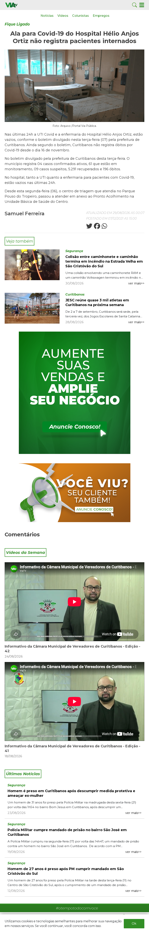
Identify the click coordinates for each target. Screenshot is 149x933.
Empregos (101, 16)
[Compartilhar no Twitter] (89, 227)
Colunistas (80, 16)
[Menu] (141, 5)
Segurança (74, 251)
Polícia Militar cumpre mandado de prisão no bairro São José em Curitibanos (67, 832)
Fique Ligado (17, 24)
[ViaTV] (11, 5)
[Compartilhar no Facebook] (96, 227)
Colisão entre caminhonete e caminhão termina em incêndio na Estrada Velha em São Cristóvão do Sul (104, 261)
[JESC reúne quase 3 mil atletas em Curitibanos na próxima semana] (32, 308)
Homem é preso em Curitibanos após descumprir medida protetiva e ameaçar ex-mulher (71, 793)
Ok (134, 923)
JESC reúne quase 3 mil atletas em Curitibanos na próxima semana (97, 302)
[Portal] (74, 393)
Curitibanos (75, 294)
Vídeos (62, 16)
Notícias (47, 16)
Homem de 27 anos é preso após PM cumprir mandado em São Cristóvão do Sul (66, 871)
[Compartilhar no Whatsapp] (104, 227)
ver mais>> (136, 283)
